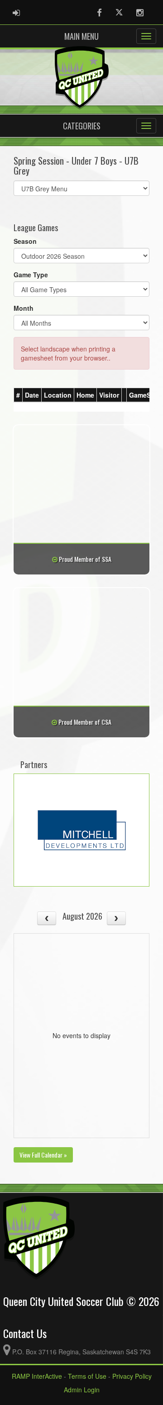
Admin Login (82, 1389)
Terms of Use (87, 1376)
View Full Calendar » (43, 1154)
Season (25, 241)
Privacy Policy (132, 1376)
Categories (82, 126)
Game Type (31, 274)
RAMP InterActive (37, 1376)
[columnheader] (18, 395)
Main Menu (81, 36)
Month (24, 308)
